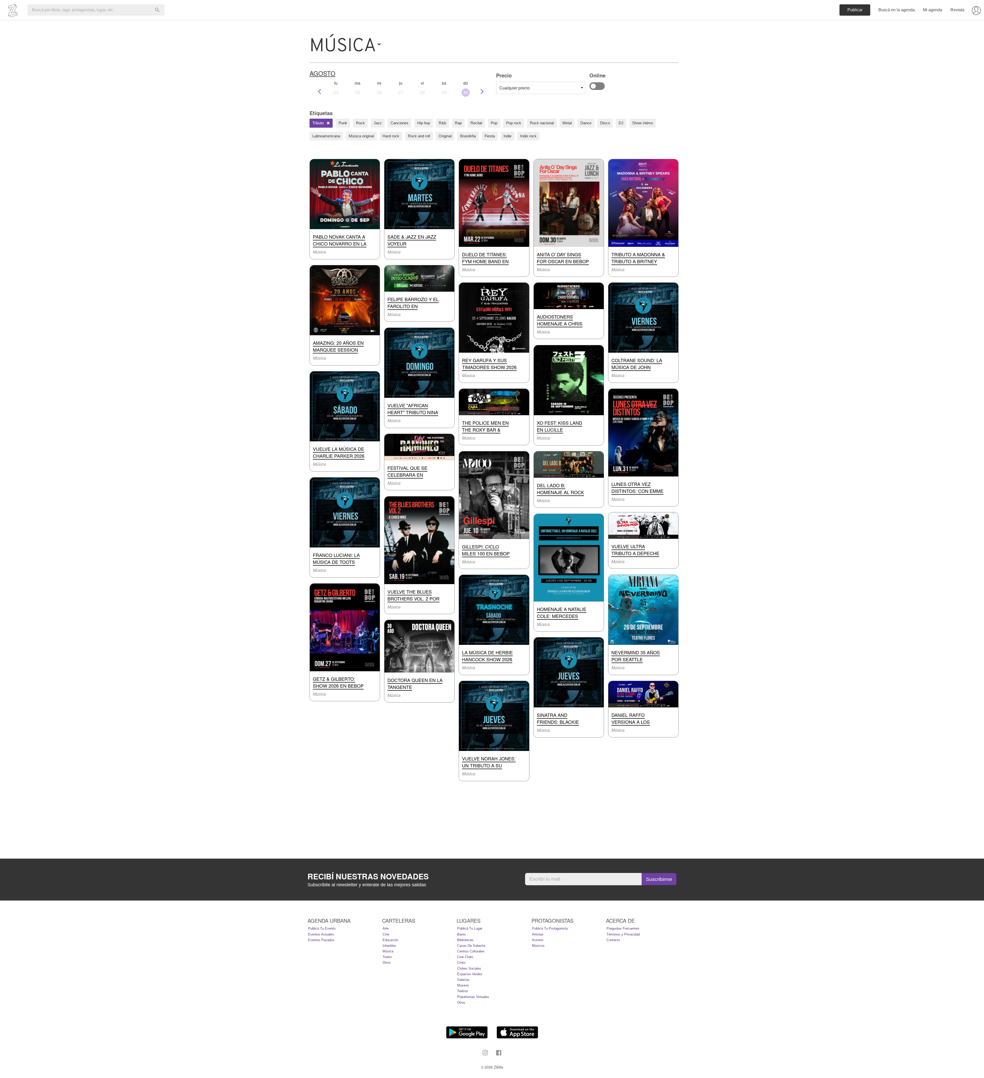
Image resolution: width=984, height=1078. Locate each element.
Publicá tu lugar (469, 928)
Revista (957, 10)
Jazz (378, 123)
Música (388, 951)
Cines (461, 962)
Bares (461, 934)
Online (597, 86)
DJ (621, 123)
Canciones (399, 123)
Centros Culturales (471, 951)
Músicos (538, 946)
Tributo (318, 123)
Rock (360, 123)
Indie (507, 136)
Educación (390, 940)
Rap (458, 123)
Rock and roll (419, 136)
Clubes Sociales (469, 968)
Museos (463, 985)
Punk (343, 123)
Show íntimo (642, 123)
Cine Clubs (465, 957)
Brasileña (468, 136)
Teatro (387, 957)
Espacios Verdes (469, 974)
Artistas (538, 934)
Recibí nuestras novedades (368, 876)
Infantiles (389, 946)
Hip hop (423, 123)
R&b (442, 123)
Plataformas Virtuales (473, 997)
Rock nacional (542, 123)
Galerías (463, 980)
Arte (386, 928)
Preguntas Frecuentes (623, 928)
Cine (386, 934)
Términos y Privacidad (623, 934)
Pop (494, 123)
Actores (538, 940)
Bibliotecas (465, 940)
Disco (605, 123)
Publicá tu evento (321, 928)
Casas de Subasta (471, 946)
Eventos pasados (321, 940)
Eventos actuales (321, 934)
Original (445, 136)
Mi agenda (932, 10)
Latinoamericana (326, 136)
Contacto (613, 940)
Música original (361, 136)
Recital (476, 123)
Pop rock (513, 123)
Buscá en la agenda (896, 10)
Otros (387, 962)
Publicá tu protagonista (550, 928)
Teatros (462, 991)
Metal (567, 123)
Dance (585, 123)
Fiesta (490, 136)
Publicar (855, 10)
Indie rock (528, 136)
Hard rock (391, 136)
